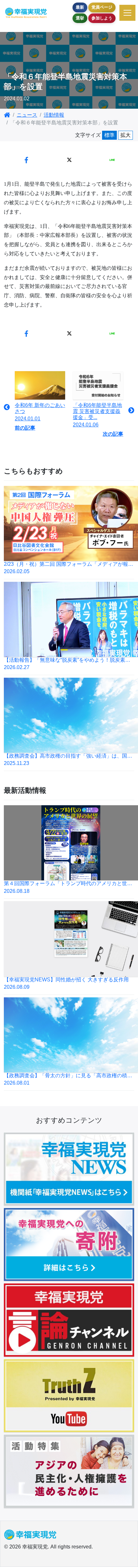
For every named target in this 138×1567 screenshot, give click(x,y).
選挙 (80, 18)
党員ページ (101, 7)
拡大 (125, 135)
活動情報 (54, 115)
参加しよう (101, 18)
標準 (109, 135)
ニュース (27, 115)
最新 (80, 7)
